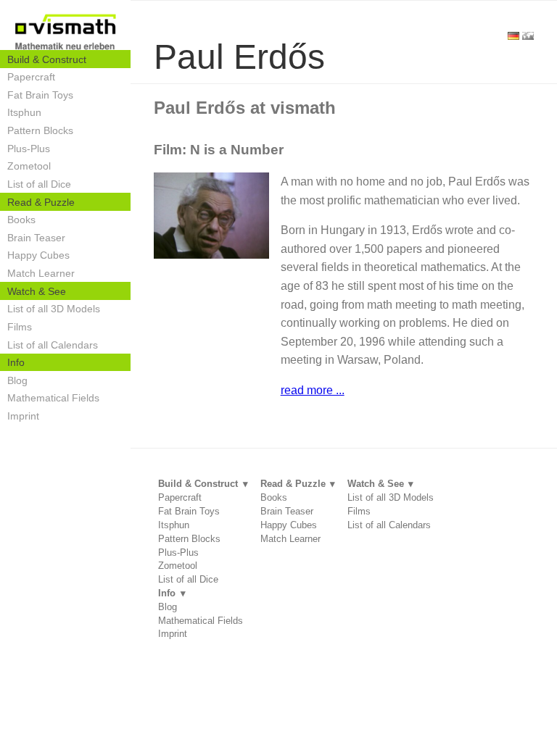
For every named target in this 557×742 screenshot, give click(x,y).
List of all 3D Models (53, 308)
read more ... (312, 390)
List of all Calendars (52, 345)
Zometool (29, 166)
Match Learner (41, 273)
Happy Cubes (38, 255)
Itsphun (24, 112)
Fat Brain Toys (40, 95)
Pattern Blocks (40, 130)
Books (21, 219)
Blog (17, 380)
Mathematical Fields (53, 398)
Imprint (23, 416)
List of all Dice (39, 184)
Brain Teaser (36, 237)
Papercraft (31, 77)
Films (19, 327)
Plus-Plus (28, 148)
